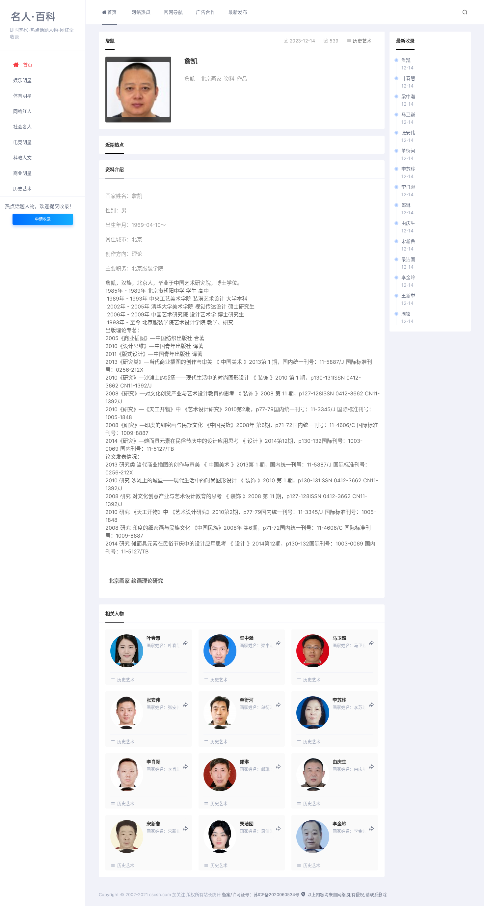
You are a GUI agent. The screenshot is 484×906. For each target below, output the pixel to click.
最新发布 (237, 12)
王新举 (408, 295)
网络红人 (22, 111)
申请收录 (43, 219)
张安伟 (408, 132)
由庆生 (408, 223)
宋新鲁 (408, 241)
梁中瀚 (408, 96)
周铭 (406, 313)
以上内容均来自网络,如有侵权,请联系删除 (346, 894)
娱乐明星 (22, 80)
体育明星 (22, 95)
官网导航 (173, 12)
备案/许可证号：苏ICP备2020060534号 (260, 894)
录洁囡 (408, 259)
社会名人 (22, 126)
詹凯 (406, 60)
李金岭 (408, 277)
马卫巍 (408, 114)
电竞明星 (22, 142)
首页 (27, 64)
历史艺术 (22, 188)
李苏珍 (408, 169)
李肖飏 (408, 187)
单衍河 (408, 150)
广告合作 (205, 12)
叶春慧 (408, 78)
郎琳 (406, 205)
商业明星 (22, 173)
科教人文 (22, 157)
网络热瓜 (140, 12)
